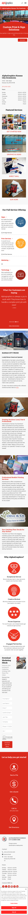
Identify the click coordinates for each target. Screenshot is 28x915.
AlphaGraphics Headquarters (16, 845)
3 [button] (14, 321)
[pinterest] (14, 886)
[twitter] (6, 886)
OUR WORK (14, 199)
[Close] (26, 889)
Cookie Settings (14, 903)
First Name (4, 696)
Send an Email (7, 854)
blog (17, 387)
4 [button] (16, 321)
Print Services (6, 239)
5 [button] (18, 321)
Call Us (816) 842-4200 (9, 852)
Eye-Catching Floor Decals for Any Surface (13, 530)
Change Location (13, 843)
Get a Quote (14, 792)
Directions (22, 40)
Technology (5, 270)
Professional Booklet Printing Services (13, 478)
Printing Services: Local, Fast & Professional (13, 420)
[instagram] (11, 886)
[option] (14, 307)
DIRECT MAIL (14, 176)
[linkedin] (9, 886)
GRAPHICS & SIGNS (14, 154)
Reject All (14, 907)
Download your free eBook (7, 744)
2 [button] (12, 321)
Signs (3, 217)
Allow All (14, 912)
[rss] (17, 886)
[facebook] (3, 886)
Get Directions (14, 827)
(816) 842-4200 (6, 86)
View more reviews (14, 326)
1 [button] (10, 321)
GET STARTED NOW (14, 131)
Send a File (14, 775)
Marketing (5, 260)
